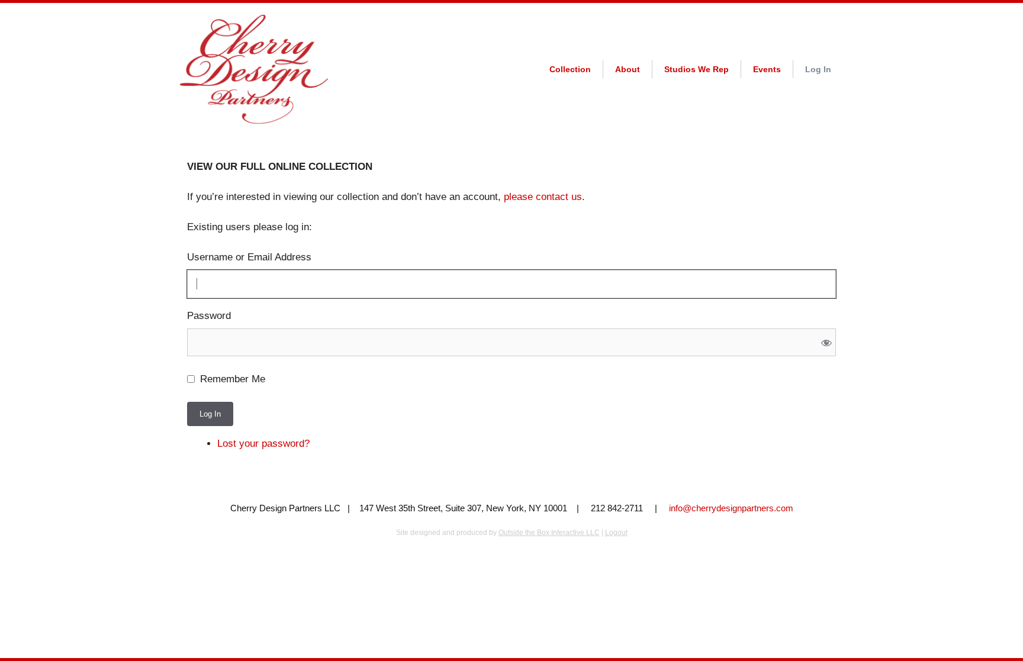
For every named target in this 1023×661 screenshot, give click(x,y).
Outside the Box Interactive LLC (549, 532)
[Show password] (826, 342)
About (627, 69)
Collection (570, 69)
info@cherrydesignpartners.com (731, 508)
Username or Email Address (249, 257)
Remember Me (232, 379)
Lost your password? (263, 443)
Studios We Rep (696, 69)
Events (767, 69)
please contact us (543, 196)
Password (209, 315)
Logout (616, 532)
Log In (818, 69)
